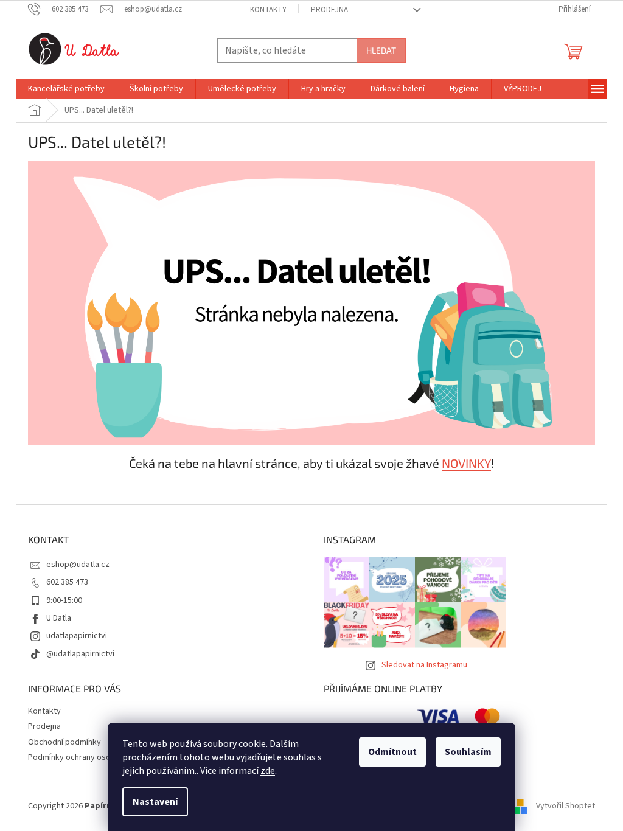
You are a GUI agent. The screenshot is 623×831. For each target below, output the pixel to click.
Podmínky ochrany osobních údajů (89, 757)
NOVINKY (466, 463)
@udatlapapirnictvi (80, 654)
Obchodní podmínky (64, 742)
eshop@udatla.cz (78, 564)
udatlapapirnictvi (76, 636)
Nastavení (155, 801)
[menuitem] (66, 89)
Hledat (381, 50)
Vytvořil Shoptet (565, 806)
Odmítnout (392, 752)
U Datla (58, 618)
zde (267, 770)
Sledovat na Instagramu (424, 665)
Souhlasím (468, 752)
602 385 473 (67, 582)
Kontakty (268, 9)
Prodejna (329, 9)
